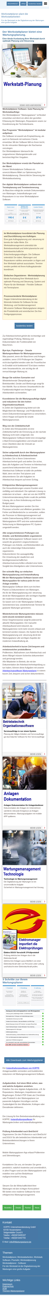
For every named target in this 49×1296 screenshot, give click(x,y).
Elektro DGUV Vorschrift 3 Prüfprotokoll (21, 953)
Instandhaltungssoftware (21, 1119)
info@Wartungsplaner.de (20, 1242)
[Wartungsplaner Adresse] (20, 1239)
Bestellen (8, 1208)
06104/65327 (13, 4)
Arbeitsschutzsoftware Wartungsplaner (20, 671)
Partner (28, 1208)
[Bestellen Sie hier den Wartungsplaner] (24, 89)
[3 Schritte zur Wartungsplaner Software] (23, 1005)
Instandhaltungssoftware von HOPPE (22, 1068)
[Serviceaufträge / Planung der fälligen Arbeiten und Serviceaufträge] (24, 728)
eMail (23, 4)
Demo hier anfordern (30, 105)
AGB (5, 1289)
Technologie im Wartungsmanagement (20, 879)
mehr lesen (35, 754)
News (37, 1208)
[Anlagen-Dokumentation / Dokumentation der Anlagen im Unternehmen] (24, 802)
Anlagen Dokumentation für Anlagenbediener (23, 805)
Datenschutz (8, 1286)
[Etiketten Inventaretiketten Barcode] (38, 224)
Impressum (7, 1284)
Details (18, 1208)
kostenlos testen (35, 4)
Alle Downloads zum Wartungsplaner (24, 1060)
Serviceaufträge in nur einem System (20, 731)
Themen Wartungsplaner (13, 1291)
